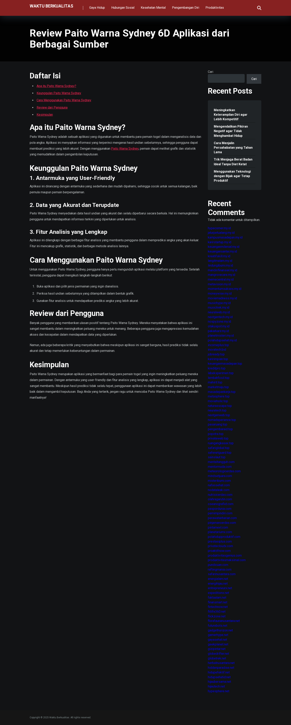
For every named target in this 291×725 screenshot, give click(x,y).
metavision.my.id (219, 284)
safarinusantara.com (222, 574)
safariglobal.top (218, 448)
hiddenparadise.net (221, 668)
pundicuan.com (218, 565)
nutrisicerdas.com (220, 495)
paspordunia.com (219, 509)
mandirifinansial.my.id (222, 270)
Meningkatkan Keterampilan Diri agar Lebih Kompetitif (230, 114)
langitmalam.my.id (220, 261)
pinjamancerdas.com (222, 523)
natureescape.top (220, 406)
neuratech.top (217, 410)
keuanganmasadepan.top (225, 363)
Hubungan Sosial (122, 7)
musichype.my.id (219, 303)
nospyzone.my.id (219, 321)
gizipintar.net (216, 649)
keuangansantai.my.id (222, 251)
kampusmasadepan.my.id (225, 237)
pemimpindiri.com (220, 513)
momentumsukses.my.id (224, 289)
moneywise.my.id (220, 293)
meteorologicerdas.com (224, 471)
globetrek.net (217, 658)
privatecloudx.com (220, 546)
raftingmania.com (219, 569)
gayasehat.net (217, 639)
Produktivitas (214, 7)
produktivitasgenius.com (225, 555)
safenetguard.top (219, 453)
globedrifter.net (218, 654)
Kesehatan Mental (153, 7)
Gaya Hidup (97, 7)
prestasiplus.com (220, 541)
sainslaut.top (216, 457)
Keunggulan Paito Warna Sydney (59, 93)
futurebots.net (217, 625)
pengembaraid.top (220, 429)
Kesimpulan (45, 114)
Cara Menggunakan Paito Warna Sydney (64, 100)
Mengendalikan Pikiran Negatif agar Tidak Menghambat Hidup (231, 131)
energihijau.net (218, 583)
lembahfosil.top (218, 378)
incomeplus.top (218, 345)
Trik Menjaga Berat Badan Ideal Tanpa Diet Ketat (233, 162)
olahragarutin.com (220, 499)
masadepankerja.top (222, 392)
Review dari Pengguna (52, 107)
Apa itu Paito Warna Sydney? (56, 86)
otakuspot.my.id (218, 326)
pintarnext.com (218, 527)
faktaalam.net (217, 597)
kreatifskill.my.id (219, 256)
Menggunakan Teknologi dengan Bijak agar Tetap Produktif (232, 176)
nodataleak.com (218, 490)
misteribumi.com (219, 481)
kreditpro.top (216, 368)
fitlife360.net (216, 611)
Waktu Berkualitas (51, 6)
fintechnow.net (218, 607)
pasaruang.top (217, 424)
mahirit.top (215, 382)
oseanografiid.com (220, 504)
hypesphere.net (218, 691)
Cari (210, 72)
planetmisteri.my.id (221, 335)
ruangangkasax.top (221, 443)
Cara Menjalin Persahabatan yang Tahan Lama (233, 147)
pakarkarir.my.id (218, 331)
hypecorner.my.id (219, 228)
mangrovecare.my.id (221, 275)
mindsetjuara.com (220, 476)
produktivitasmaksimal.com (227, 560)
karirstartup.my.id (219, 242)
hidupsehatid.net (219, 677)
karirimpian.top (218, 359)
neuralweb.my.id (219, 312)
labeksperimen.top (221, 373)
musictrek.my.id (218, 307)
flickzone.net (216, 616)
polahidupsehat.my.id (222, 340)
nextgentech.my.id (220, 317)
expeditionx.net (218, 593)
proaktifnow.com (219, 551)
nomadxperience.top (222, 420)
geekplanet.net (218, 644)
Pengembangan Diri (185, 7)
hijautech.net (216, 686)
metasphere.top (219, 396)
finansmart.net (217, 602)
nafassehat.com (219, 485)
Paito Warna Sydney (125, 148)
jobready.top (216, 354)
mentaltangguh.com (221, 462)
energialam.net (218, 579)
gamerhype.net (218, 635)
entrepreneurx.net (220, 588)
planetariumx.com (220, 532)
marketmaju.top (218, 387)
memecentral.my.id (221, 279)
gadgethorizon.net (220, 630)
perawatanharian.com (222, 518)
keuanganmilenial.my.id (223, 247)
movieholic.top (218, 401)
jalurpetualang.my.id (221, 233)
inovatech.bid (217, 349)
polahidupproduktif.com (224, 537)
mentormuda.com (220, 467)
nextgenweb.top (219, 415)
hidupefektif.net (219, 672)
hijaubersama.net (219, 682)
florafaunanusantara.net (224, 621)
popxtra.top (215, 434)
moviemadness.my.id (222, 298)
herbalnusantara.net (221, 663)
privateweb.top (218, 438)
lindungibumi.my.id (220, 265)
